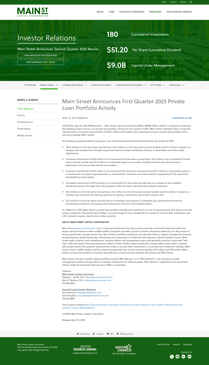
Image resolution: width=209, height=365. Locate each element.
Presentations (25, 122)
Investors (155, 12)
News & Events (47, 85)
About (100, 12)
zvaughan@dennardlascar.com (93, 296)
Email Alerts (24, 129)
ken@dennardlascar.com (89, 293)
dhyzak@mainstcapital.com (99, 277)
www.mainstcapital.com (87, 228)
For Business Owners (179, 12)
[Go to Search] (191, 2)
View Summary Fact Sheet (40, 62)
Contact (173, 2)
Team (111, 12)
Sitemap (187, 344)
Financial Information (101, 85)
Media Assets (24, 135)
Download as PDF (182, 118)
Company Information (72, 85)
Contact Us (186, 352)
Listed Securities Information (129, 85)
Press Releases (25, 109)
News (164, 2)
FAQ (112, 334)
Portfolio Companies (131, 12)
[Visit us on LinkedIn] (183, 356)
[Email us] (177, 356)
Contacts (99, 334)
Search (176, 344)
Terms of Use (163, 344)
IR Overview (30, 85)
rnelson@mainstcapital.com (97, 280)
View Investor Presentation (40, 55)
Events (21, 115)
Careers (183, 2)
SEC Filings (156, 85)
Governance (175, 85)
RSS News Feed (126, 334)
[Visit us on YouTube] (189, 356)
